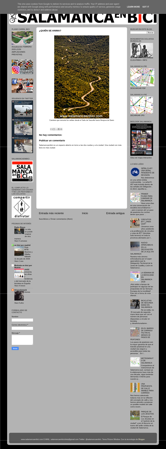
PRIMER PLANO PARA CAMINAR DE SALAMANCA (146, 197)
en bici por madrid (22, 245)
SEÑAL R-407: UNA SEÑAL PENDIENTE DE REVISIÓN (147, 171)
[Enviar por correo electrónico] (51, 129)
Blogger (141, 439)
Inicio (85, 213)
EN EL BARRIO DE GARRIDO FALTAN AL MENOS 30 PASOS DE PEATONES (142, 334)
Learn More (133, 7)
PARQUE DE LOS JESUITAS (147, 413)
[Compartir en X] (56, 129)
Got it (145, 7)
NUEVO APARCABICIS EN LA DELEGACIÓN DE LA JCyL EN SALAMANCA (142, 248)
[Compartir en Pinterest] (61, 129)
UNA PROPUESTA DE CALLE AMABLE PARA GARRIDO (147, 388)
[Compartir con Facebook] (58, 129)
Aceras (27, 292)
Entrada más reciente (51, 213)
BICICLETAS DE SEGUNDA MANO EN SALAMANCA (147, 304)
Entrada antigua (115, 213)
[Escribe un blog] (54, 129)
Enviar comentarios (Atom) (61, 219)
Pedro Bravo (19, 227)
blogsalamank (20, 290)
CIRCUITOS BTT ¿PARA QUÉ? (146, 221)
